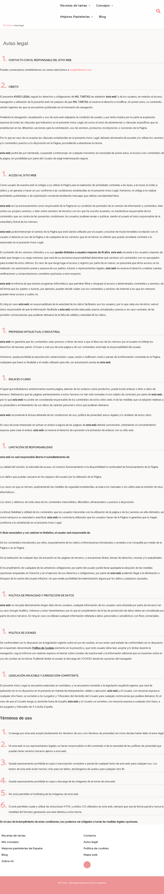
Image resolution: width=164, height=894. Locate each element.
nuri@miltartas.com (81, 70)
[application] (88, 5)
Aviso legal (91, 842)
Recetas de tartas (13, 835)
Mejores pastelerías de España (22, 848)
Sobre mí (8, 861)
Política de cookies (96, 848)
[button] (158, 12)
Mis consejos (10, 842)
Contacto (90, 835)
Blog (5, 854)
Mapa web (91, 854)
